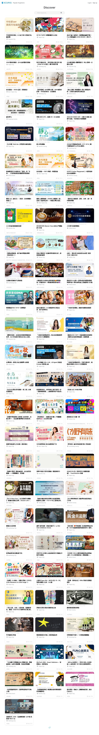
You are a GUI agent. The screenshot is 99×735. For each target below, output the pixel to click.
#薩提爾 (8, 696)
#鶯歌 (38, 178)
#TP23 (68, 396)
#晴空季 (8, 69)
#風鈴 (38, 560)
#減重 (7, 178)
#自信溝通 (69, 669)
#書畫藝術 (9, 478)
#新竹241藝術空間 (11, 233)
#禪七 (7, 123)
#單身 (68, 587)
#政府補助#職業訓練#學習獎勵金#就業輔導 (77, 423)
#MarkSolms (40, 260)
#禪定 (38, 151)
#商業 (7, 314)
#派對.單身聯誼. (40, 287)
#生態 (7, 396)
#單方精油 (9, 451)
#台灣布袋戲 (70, 69)
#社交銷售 (69, 532)
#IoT (38, 669)
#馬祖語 (69, 451)
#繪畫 (68, 260)
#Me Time (69, 642)
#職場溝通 (69, 96)
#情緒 (68, 696)
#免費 (38, 614)
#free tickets (9, 587)
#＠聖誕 (8, 560)
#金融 (7, 723)
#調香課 (39, 96)
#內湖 (7, 642)
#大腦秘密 (69, 369)
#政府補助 (39, 696)
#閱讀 (7, 342)
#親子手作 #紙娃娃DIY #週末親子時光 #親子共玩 (16, 260)
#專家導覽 (69, 205)
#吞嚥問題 (9, 287)
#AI (38, 123)
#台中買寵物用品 (71, 151)
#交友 (38, 423)
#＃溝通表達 (70, 478)
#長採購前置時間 (41, 505)
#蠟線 (68, 42)
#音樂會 (39, 478)
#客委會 (39, 69)
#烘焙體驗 (9, 505)
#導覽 (7, 96)
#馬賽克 (39, 723)
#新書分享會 (70, 723)
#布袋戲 (8, 369)
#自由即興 (69, 178)
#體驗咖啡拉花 (40, 233)
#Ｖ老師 (69, 314)
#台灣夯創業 (70, 287)
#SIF (38, 42)
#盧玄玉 (8, 205)
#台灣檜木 (69, 614)
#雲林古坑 (69, 505)
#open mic (39, 587)
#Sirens (39, 532)
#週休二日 (39, 342)
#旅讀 (7, 423)
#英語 (7, 614)
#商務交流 (39, 396)
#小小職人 (9, 42)
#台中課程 (69, 342)
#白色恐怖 (39, 205)
